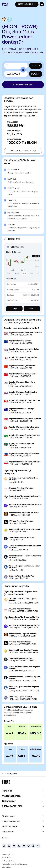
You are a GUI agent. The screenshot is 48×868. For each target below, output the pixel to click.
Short (32, 309)
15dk (8, 273)
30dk (17, 273)
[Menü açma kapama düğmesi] (42, 4)
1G (38, 273)
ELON (34, 66)
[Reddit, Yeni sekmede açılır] (28, 845)
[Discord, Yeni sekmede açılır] (24, 845)
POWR (34, 74)
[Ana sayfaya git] (2, 773)
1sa (24, 273)
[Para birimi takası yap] (23, 69)
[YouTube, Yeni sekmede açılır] (14, 845)
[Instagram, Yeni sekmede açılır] (19, 845)
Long (14, 309)
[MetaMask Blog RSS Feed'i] (38, 845)
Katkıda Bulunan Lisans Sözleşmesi (14, 864)
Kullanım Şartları (8, 861)
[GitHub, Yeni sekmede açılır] (9, 845)
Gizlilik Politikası (8, 858)
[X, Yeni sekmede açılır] (4, 845)
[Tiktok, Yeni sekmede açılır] (33, 845)
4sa (31, 273)
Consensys (6, 854)
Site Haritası (6, 867)
